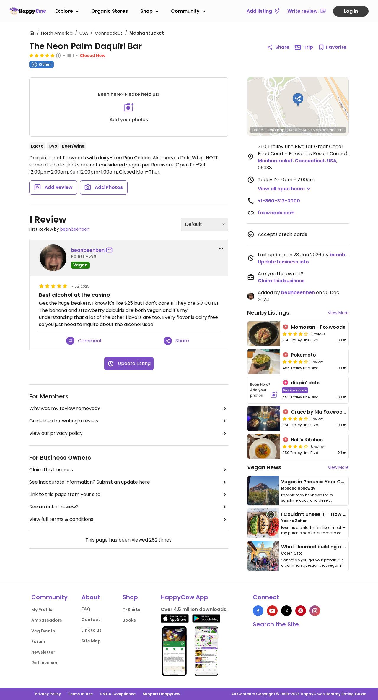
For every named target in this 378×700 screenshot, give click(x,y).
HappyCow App (184, 597)
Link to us (92, 630)
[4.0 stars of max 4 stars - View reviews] (295, 333)
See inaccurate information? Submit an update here (89, 482)
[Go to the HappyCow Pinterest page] (300, 610)
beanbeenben (74, 229)
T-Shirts (131, 609)
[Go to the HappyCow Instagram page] (314, 610)
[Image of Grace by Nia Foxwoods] (263, 418)
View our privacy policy (56, 433)
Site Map (91, 641)
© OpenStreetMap (305, 129)
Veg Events (43, 631)
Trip (308, 47)
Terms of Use (80, 693)
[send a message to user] (110, 250)
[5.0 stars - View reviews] (42, 55)
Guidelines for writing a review (63, 420)
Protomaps (276, 129)
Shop (146, 11)
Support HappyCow (161, 693)
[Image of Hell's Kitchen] (263, 446)
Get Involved (45, 663)
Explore (64, 11)
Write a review (295, 390)
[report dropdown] (220, 248)
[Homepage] (27, 11)
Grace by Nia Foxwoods (319, 412)
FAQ (86, 609)
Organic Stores (109, 11)
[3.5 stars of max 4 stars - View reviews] (295, 446)
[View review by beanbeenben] (53, 258)
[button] (298, 100)
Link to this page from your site (64, 494)
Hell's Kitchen (307, 439)
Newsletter (43, 652)
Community (185, 11)
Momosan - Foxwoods (318, 327)
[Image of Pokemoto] (263, 361)
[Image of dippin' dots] (263, 390)
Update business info (283, 261)
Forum (38, 641)
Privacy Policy (48, 693)
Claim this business (51, 469)
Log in (351, 11)
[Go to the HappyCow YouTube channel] (272, 610)
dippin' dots (305, 382)
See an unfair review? (54, 506)
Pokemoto (303, 354)
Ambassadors (46, 620)
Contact (91, 620)
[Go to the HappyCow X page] (286, 610)
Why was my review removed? (64, 408)
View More (338, 313)
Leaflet (258, 129)
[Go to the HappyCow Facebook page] (258, 610)
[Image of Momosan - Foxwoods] (263, 333)
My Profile (42, 609)
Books (129, 620)
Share (282, 47)
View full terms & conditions (61, 519)
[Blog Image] (263, 490)
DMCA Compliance (118, 693)
